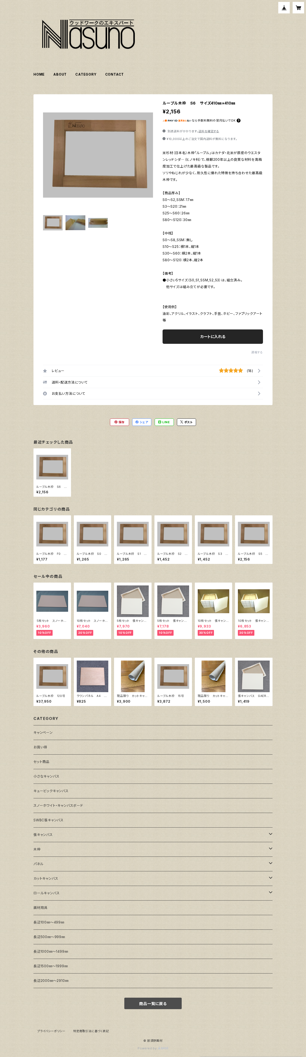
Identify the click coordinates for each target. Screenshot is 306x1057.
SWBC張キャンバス (48, 820)
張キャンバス (43, 835)
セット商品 (41, 762)
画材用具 (40, 908)
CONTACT (114, 74)
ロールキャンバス (46, 893)
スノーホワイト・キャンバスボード (58, 805)
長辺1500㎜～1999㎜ (50, 966)
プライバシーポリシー (51, 1031)
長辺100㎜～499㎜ (48, 922)
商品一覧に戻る (153, 1003)
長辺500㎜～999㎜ (49, 937)
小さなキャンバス (46, 776)
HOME (39, 74)
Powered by (148, 1048)
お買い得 (40, 747)
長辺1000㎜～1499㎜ (50, 951)
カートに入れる (212, 336)
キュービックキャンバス (51, 791)
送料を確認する (208, 131)
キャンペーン (43, 732)
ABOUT (60, 74)
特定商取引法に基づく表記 (91, 1031)
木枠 (37, 849)
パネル (38, 864)
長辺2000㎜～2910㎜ (50, 981)
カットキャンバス (45, 878)
